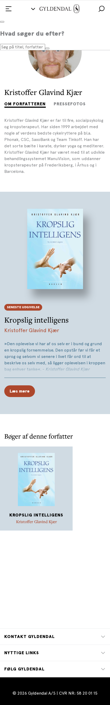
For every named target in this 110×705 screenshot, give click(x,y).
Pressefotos (70, 104)
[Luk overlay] (2, 22)
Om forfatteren (25, 104)
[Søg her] (47, 48)
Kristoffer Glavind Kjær (31, 330)
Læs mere (20, 391)
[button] (101, 8)
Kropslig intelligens (36, 320)
